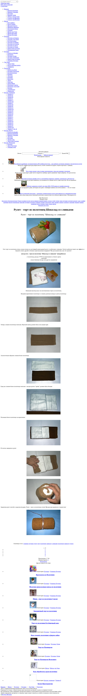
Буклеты (9, 144)
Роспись (9, 88)
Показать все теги (43, 205)
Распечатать (43, 561)
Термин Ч (10, 126)
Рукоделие (7, 68)
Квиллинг (10, 79)
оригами (22, 202)
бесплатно (5, 201)
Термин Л (10, 108)
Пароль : (40, 153)
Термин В (10, 97)
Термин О (10, 112)
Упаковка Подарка (12, 60)
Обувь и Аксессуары (13, 16)
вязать (46, 201)
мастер (11, 202)
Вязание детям (11, 15)
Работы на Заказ (12, 70)
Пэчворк (9, 30)
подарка (31, 543)
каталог (75, 201)
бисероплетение (12, 201)
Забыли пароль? (48, 155)
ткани (47, 204)
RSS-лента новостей (6, 4)
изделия (70, 201)
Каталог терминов (49, 680)
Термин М (10, 109)
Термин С (10, 117)
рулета (71, 543)
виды (32, 201)
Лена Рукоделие (12, 145)
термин (81, 202)
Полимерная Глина (13, 50)
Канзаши (10, 77)
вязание (36, 201)
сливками (55, 543)
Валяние (9, 74)
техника (42, 204)
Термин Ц (10, 124)
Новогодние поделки (13, 48)
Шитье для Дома (12, 32)
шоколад (49, 543)
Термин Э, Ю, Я (12, 129)
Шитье (6, 21)
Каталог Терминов (9, 92)
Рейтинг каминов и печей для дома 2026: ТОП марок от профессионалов (48, 186)
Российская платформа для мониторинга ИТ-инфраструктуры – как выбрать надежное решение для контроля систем (48, 164)
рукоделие (48, 202)
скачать (61, 202)
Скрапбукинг (11, 89)
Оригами (10, 82)
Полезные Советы (12, 85)
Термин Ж (10, 101)
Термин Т (10, 118)
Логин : (19, 153)
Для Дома (7, 62)
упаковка (26, 543)
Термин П (10, 114)
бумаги (20, 201)
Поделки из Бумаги (13, 38)
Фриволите (10, 91)
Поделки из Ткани (12, 47)
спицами (71, 202)
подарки (27, 202)
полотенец (43, 543)
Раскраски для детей (13, 86)
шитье (54, 204)
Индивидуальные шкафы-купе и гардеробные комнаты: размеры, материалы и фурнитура (48, 178)
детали (50, 201)
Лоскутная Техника (13, 141)
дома (60, 201)
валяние (24, 201)
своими (56, 202)
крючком (5, 202)
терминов (34, 204)
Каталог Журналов (9, 142)
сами (52, 202)
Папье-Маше (11, 83)
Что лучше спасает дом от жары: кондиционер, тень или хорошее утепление (48, 171)
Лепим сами (11, 139)
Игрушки (10, 13)
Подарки (6, 51)
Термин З (10, 103)
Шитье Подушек (12, 35)
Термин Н (10, 111)
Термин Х (10, 123)
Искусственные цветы (13, 65)
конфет (83, 201)
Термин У (10, 120)
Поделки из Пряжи (13, 42)
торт (38, 543)
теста (38, 204)
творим (77, 202)
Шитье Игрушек (12, 33)
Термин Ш (10, 127)
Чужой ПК (65, 153)
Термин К (10, 106)
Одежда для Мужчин (13, 19)
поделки (32, 202)
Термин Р (10, 115)
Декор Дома (10, 63)
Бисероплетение (12, 73)
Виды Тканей (11, 24)
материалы (16, 202)
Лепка (9, 80)
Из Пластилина (11, 41)
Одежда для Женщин (13, 18)
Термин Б (10, 95)
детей (53, 201)
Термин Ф (10, 121)
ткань (50, 204)
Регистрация (37, 155)
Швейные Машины (13, 27)
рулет (35, 543)
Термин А (10, 94)
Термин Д (10, 100)
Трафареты (10, 67)
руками (42, 202)
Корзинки (10, 54)
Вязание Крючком (12, 10)
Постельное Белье (12, 29)
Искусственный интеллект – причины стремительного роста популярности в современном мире (48, 193)
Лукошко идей (11, 147)
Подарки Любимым (13, 57)
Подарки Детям (11, 56)
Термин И (10, 104)
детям (57, 201)
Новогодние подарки (13, 59)
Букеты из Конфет (12, 53)
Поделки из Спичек (13, 44)
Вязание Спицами (12, 12)
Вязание (6, 9)
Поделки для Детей (13, 39)
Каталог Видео (8, 130)
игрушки (65, 201)
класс (79, 201)
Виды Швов (11, 22)
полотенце (61, 543)
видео (29, 201)
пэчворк (37, 202)
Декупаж (10, 76)
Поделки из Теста (12, 45)
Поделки (6, 36)
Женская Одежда (12, 25)
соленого (66, 202)
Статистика (4, 6)
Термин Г (10, 98)
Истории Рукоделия (13, 71)
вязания (41, 201)
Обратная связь (5, 3)
